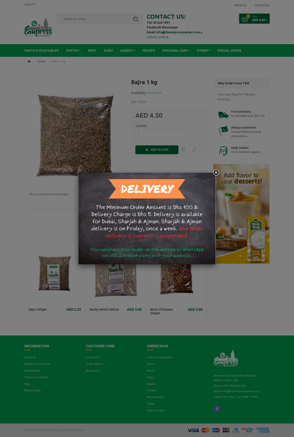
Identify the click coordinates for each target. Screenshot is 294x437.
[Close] (216, 173)
